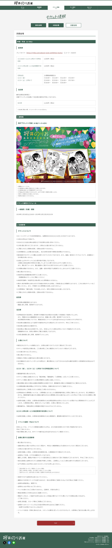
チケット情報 (56, 7)
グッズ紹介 (72, 7)
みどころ (89, 7)
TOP (55, 523)
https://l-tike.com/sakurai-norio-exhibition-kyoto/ (45, 53)
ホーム (22, 7)
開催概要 (39, 7)
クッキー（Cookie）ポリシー (102, 544)
